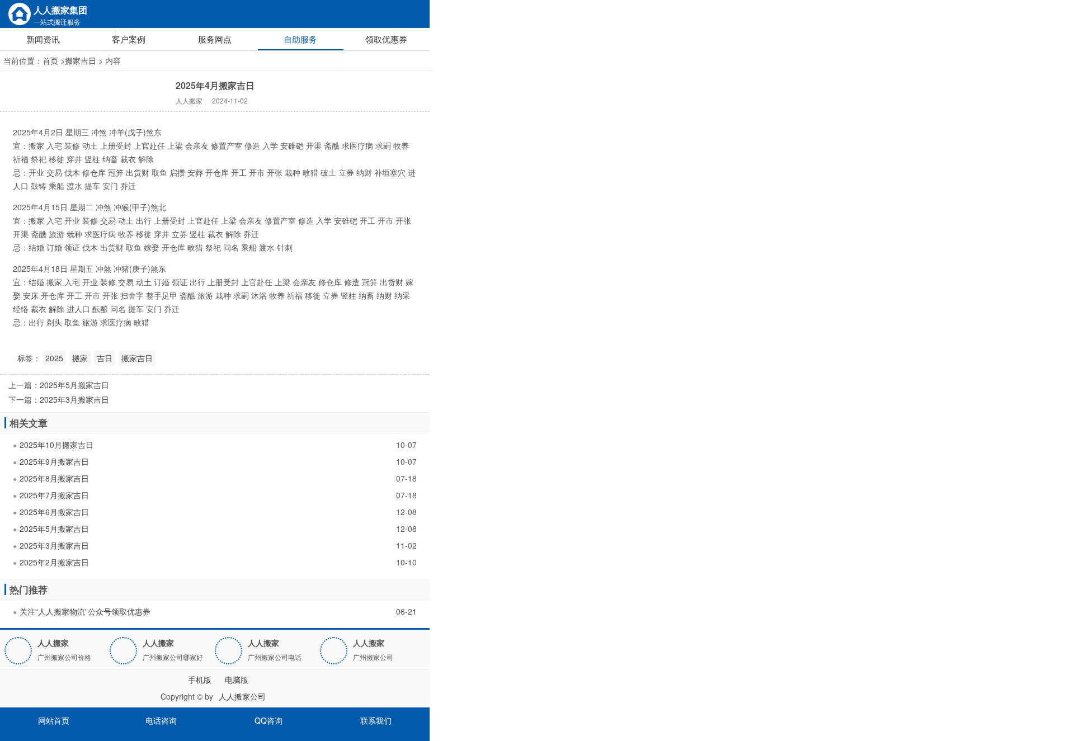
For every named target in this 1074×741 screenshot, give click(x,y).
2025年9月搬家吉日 (54, 461)
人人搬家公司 (242, 696)
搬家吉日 (80, 60)
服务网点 (215, 39)
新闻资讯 (43, 39)
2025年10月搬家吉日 (56, 444)
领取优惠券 (386, 39)
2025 (54, 358)
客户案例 (128, 39)
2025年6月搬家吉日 (54, 511)
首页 (50, 60)
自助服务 (300, 39)
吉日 (104, 358)
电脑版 (236, 679)
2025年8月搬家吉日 (54, 478)
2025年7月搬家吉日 (54, 495)
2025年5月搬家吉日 (74, 384)
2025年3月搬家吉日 (74, 399)
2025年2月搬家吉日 (54, 562)
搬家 (80, 358)
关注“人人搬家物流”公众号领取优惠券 (85, 611)
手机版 (199, 679)
